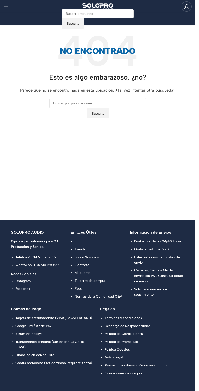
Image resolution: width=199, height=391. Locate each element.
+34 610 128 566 (46, 265)
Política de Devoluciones (124, 334)
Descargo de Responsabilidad (127, 326)
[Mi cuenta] (186, 6)
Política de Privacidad (121, 342)
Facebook (22, 289)
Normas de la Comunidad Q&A (98, 296)
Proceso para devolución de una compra (136, 365)
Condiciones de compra (123, 373)
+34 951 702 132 (43, 257)
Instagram (23, 281)
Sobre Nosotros (87, 257)
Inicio (79, 241)
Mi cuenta (82, 273)
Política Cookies (117, 350)
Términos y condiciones (123, 318)
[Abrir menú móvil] (6, 6)
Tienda (80, 249)
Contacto (82, 265)
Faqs (78, 288)
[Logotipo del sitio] (98, 6)
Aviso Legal (114, 357)
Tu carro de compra (90, 281)
